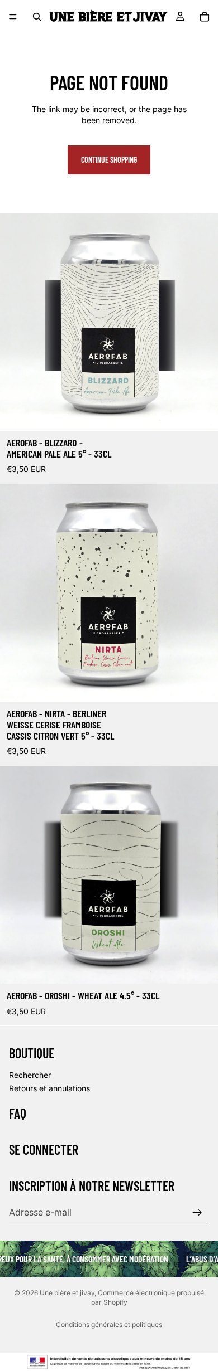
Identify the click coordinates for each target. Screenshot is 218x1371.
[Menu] (13, 17)
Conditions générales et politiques (109, 1324)
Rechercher (30, 1075)
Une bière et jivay (67, 1293)
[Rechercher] (37, 16)
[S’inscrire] (197, 1212)
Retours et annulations (49, 1088)
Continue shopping (109, 159)
